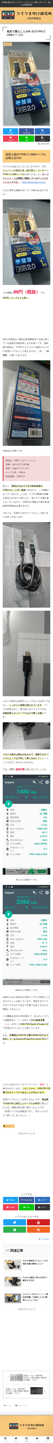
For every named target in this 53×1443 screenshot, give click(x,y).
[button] (47, 705)
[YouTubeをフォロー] (38, 1222)
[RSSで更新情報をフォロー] (38, 1229)
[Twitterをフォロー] (14, 1222)
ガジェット (10, 1126)
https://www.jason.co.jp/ (33, 182)
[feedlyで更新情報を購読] (14, 1229)
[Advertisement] (26, 1162)
